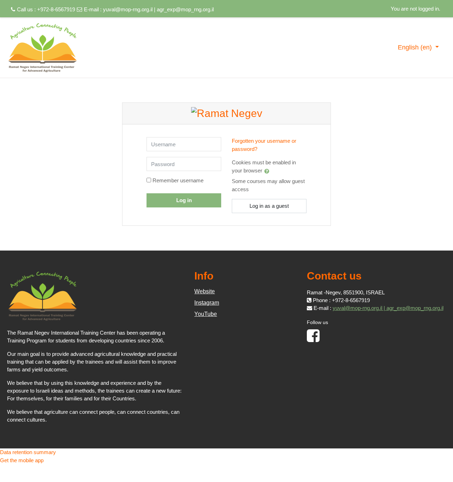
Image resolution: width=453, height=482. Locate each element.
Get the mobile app (22, 460)
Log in (184, 200)
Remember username (178, 180)
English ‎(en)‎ (416, 47)
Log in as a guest (269, 206)
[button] (268, 171)
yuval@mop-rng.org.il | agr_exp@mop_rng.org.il (158, 9)
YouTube (205, 314)
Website (204, 291)
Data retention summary (28, 452)
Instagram (206, 303)
